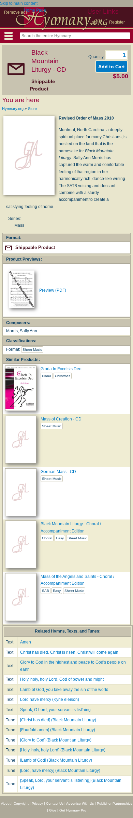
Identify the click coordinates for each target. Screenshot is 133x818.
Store (32, 109)
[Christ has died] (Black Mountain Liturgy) (58, 720)
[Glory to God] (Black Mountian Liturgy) (55, 740)
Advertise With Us (80, 803)
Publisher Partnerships (114, 803)
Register (117, 22)
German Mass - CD (58, 471)
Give (52, 810)
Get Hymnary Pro (72, 810)
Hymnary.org (13, 109)
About (6, 803)
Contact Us (54, 803)
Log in (95, 22)
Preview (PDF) (52, 290)
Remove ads (16, 12)
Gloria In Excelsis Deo (61, 368)
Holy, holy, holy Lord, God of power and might (62, 679)
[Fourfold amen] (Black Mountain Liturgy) (57, 729)
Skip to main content (19, 3)
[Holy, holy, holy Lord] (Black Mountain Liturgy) (62, 750)
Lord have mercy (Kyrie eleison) (49, 699)
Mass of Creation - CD (61, 419)
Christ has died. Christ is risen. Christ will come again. (69, 652)
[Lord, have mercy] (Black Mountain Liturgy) (60, 770)
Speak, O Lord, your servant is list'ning (55, 709)
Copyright (21, 803)
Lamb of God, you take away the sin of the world (64, 689)
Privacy (37, 803)
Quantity (96, 56)
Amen (25, 642)
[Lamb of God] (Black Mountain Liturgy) (56, 760)
